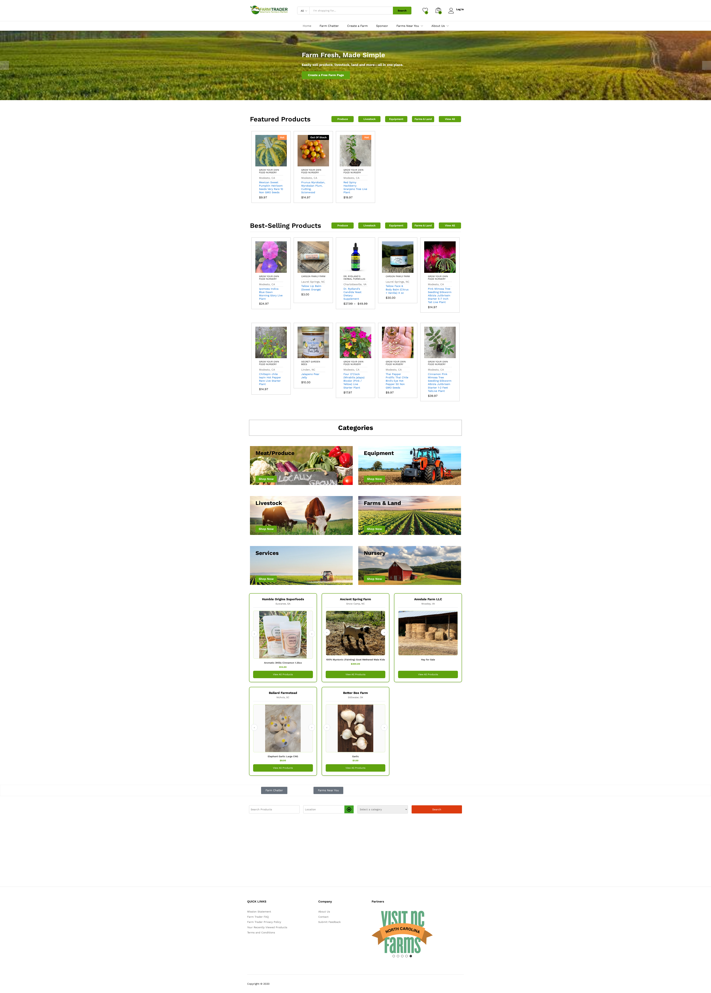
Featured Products (280, 119)
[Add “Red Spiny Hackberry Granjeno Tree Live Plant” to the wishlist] (364, 164)
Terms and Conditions (261, 932)
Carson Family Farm (313, 276)
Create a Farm (357, 25)
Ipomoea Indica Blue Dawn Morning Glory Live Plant (271, 293)
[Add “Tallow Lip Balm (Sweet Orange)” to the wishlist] (322, 270)
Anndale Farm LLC (428, 599)
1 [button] (394, 956)
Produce (342, 119)
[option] (355, 65)
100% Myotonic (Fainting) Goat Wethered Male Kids (355, 659)
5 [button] (411, 956)
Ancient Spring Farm (355, 599)
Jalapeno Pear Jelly (310, 376)
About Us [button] (438, 25)
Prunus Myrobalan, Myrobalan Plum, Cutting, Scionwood (313, 187)
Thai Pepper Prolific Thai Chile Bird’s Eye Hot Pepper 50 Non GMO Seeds (397, 381)
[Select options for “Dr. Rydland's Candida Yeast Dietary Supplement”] (347, 270)
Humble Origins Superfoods (283, 599)
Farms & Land (423, 119)
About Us (324, 911)
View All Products (283, 674)
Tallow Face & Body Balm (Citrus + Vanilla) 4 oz (397, 289)
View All (450, 119)
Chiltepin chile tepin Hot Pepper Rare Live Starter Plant (270, 379)
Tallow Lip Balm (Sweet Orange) (311, 287)
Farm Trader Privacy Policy (264, 921)
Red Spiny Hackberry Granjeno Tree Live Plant (355, 187)
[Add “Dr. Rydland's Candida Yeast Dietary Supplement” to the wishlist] (364, 270)
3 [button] (402, 956)
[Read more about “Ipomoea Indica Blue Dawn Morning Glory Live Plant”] (262, 270)
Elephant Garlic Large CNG (283, 756)
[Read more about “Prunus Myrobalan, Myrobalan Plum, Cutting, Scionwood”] (305, 164)
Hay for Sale (428, 659)
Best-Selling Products (285, 226)
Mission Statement (259, 911)
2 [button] (398, 956)
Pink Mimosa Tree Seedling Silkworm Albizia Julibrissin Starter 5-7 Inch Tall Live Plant (439, 295)
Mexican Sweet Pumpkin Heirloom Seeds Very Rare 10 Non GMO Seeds (271, 187)
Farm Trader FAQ (258, 916)
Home (307, 25)
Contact (323, 916)
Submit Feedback (329, 921)
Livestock (369, 119)
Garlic (355, 756)
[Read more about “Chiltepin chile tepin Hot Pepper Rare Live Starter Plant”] (262, 356)
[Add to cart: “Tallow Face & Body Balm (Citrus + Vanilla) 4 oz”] (389, 270)
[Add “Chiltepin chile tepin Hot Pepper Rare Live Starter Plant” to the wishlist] (279, 356)
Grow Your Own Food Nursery (269, 171)
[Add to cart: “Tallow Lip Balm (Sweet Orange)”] (305, 270)
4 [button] (406, 956)
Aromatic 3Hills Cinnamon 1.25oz (283, 662)
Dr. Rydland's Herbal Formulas (354, 277)
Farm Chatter (329, 25)
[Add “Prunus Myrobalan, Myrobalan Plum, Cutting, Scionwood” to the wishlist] (322, 164)
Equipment (396, 119)
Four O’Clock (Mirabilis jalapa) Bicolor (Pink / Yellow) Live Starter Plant (354, 381)
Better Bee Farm (355, 693)
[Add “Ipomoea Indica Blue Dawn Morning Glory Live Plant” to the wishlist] (279, 270)
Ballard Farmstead (283, 693)
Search (402, 10)
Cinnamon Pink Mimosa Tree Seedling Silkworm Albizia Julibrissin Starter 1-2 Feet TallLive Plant (439, 382)
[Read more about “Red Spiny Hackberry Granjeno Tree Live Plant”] (347, 164)
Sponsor (382, 25)
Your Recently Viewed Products (267, 927)
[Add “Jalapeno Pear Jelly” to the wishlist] (322, 356)
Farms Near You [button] (407, 25)
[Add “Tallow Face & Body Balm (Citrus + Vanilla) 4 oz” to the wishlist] (406, 270)
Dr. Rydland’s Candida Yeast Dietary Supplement (352, 293)
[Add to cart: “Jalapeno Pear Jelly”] (305, 356)
